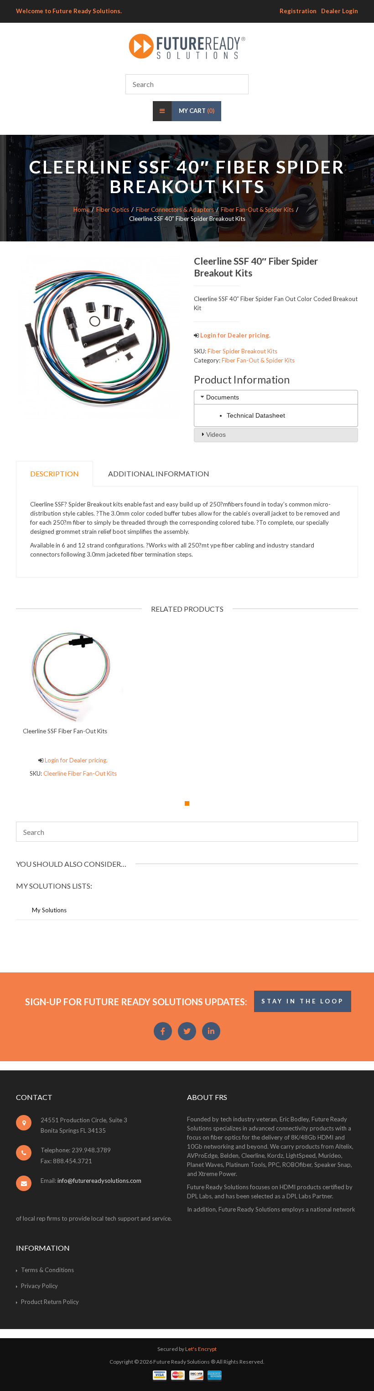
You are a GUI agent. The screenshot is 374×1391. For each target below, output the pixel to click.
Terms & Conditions (47, 1269)
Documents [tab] (222, 397)
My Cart (196, 110)
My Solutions (49, 910)
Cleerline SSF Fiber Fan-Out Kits (65, 731)
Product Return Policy (50, 1301)
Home (81, 209)
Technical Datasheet (256, 415)
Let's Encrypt (201, 1348)
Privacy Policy (39, 1285)
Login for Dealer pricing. (234, 335)
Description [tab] (54, 473)
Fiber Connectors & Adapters (175, 209)
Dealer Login (339, 11)
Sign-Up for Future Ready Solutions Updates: (136, 1001)
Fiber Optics (112, 209)
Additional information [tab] (158, 473)
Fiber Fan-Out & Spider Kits (257, 209)
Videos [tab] (216, 434)
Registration (298, 11)
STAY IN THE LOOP (302, 1001)
